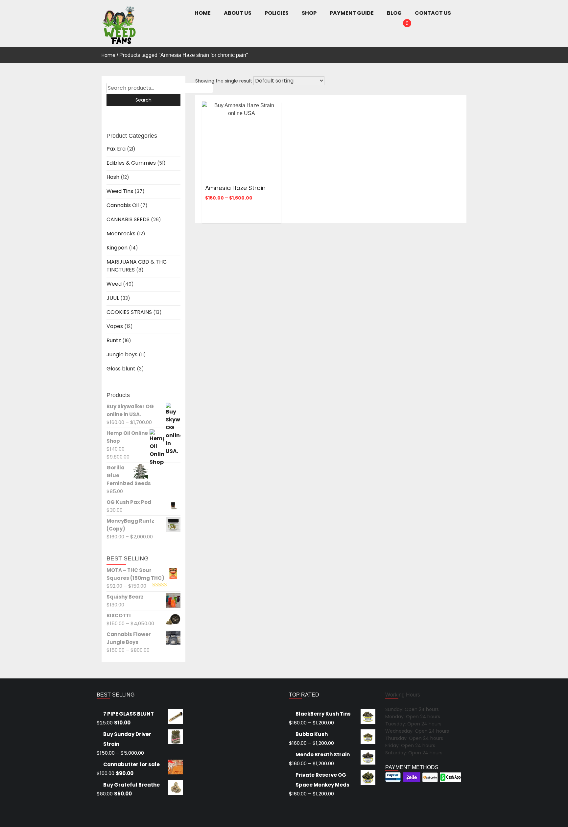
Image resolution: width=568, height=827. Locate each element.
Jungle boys (121, 354)
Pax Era (116, 149)
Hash (112, 177)
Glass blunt (120, 368)
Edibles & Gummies (131, 163)
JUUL (112, 298)
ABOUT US (237, 13)
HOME (203, 13)
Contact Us (433, 13)
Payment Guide (352, 13)
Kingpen (117, 247)
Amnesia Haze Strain (235, 188)
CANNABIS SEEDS (128, 219)
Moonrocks (120, 233)
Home (108, 55)
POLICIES (277, 13)
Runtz (113, 340)
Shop (309, 13)
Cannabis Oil (122, 205)
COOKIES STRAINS (129, 312)
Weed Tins (119, 191)
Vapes (114, 326)
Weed (114, 284)
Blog (394, 13)
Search (143, 100)
